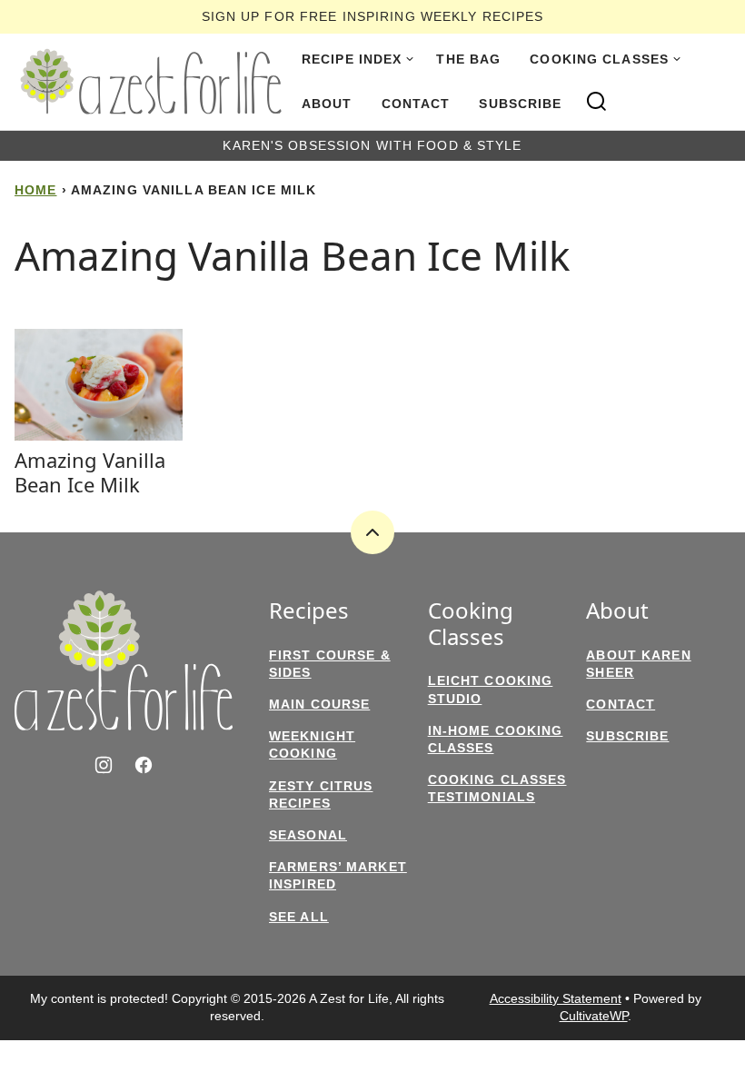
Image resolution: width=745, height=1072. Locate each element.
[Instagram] (104, 765)
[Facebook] (144, 765)
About (327, 103)
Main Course (319, 704)
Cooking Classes (599, 59)
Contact (416, 103)
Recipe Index (352, 59)
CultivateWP (594, 1015)
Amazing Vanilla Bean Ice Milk (90, 471)
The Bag (468, 59)
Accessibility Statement (555, 998)
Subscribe (520, 103)
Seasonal (308, 835)
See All (299, 916)
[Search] (597, 102)
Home (35, 190)
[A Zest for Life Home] (151, 81)
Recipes (309, 611)
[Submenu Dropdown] (409, 59)
